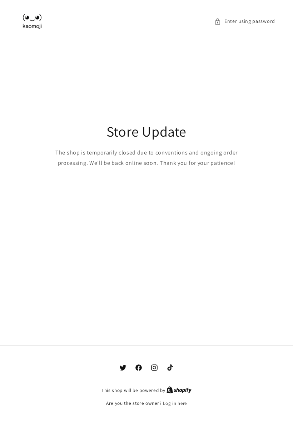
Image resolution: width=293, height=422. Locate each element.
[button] (244, 21)
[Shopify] (179, 390)
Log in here (175, 403)
